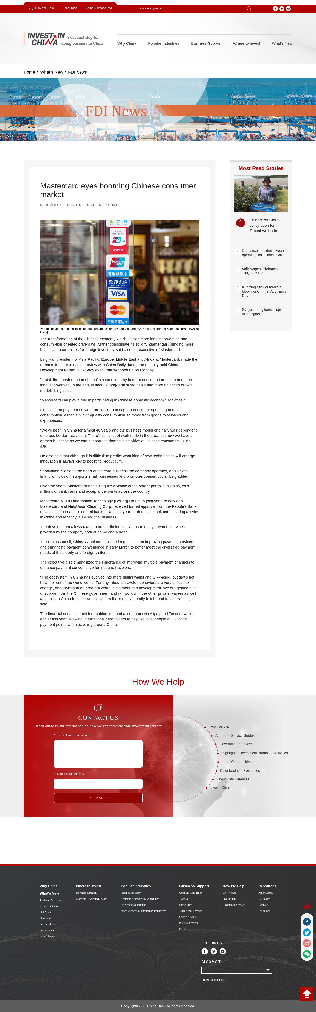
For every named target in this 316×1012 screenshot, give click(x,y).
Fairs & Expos (47, 936)
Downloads (264, 898)
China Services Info (99, 7)
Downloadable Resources (240, 770)
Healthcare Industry (131, 892)
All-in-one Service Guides (235, 735)
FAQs (182, 928)
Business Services (188, 922)
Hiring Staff (185, 904)
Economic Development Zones (91, 898)
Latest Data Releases (232, 779)
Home (29, 72)
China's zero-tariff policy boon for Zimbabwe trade (264, 225)
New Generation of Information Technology (143, 910)
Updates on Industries (51, 905)
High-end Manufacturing (133, 904)
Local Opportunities (237, 762)
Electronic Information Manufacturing (140, 898)
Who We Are (219, 727)
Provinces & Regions (87, 892)
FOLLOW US (211, 943)
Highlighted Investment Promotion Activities (255, 753)
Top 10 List (264, 910)
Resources (69, 7)
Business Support (206, 43)
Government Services (236, 744)
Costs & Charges (188, 916)
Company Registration (190, 892)
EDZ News (45, 917)
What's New (282, 43)
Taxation (183, 898)
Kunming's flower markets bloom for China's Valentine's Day (264, 291)
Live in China (220, 787)
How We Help (44, 7)
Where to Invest (246, 43)
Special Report (47, 929)
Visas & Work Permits (190, 910)
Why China (126, 43)
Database (263, 904)
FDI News (77, 72)
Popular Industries (163, 43)
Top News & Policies (50, 899)
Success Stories (48, 923)
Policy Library (265, 892)
